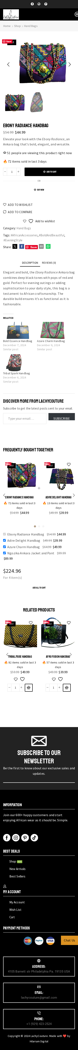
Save (9, 41)
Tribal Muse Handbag (20, 657)
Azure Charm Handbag (51, 341)
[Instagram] (38, 4)
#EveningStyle (13, 240)
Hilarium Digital (39, 1041)
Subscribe (61, 418)
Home (7, 26)
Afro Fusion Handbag (58, 657)
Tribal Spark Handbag (16, 373)
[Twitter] (14, 246)
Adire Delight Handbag (59, 497)
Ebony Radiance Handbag (19, 497)
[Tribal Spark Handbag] (18, 362)
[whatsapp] (48, 246)
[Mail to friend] (41, 246)
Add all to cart (39, 587)
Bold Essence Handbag (17, 341)
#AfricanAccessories (24, 235)
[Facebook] (32, 4)
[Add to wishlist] (20, 679)
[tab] (30, 263)
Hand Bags (30, 26)
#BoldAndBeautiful (51, 235)
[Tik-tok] (34, 837)
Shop (17, 26)
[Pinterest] (45, 4)
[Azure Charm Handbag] (52, 330)
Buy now (40, 189)
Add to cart (51, 171)
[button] (8, 64)
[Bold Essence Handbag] (18, 330)
